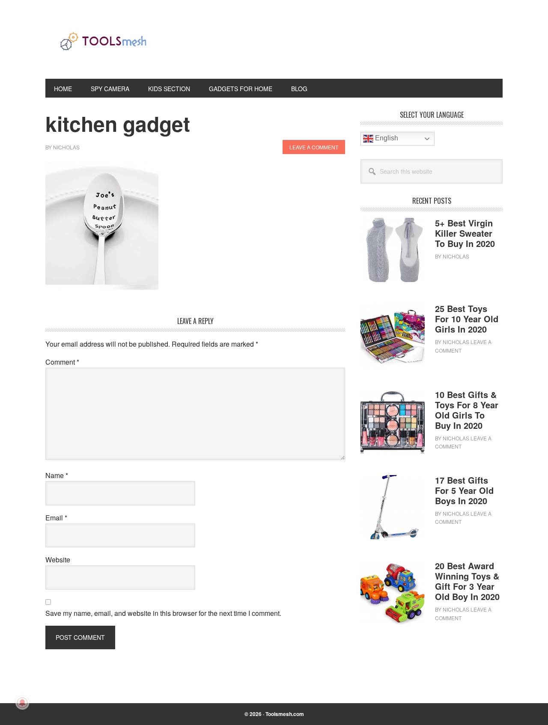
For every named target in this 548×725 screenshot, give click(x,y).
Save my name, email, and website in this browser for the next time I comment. (163, 613)
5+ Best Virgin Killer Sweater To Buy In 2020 (465, 233)
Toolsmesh (103, 46)
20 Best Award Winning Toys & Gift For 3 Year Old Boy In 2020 (467, 581)
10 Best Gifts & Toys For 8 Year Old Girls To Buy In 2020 (466, 409)
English (385, 138)
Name (56, 475)
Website (57, 560)
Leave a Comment (313, 147)
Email (56, 518)
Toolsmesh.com (284, 714)
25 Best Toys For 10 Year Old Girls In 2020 (466, 318)
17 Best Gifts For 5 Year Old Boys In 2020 (464, 490)
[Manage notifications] (22, 703)
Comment (62, 362)
